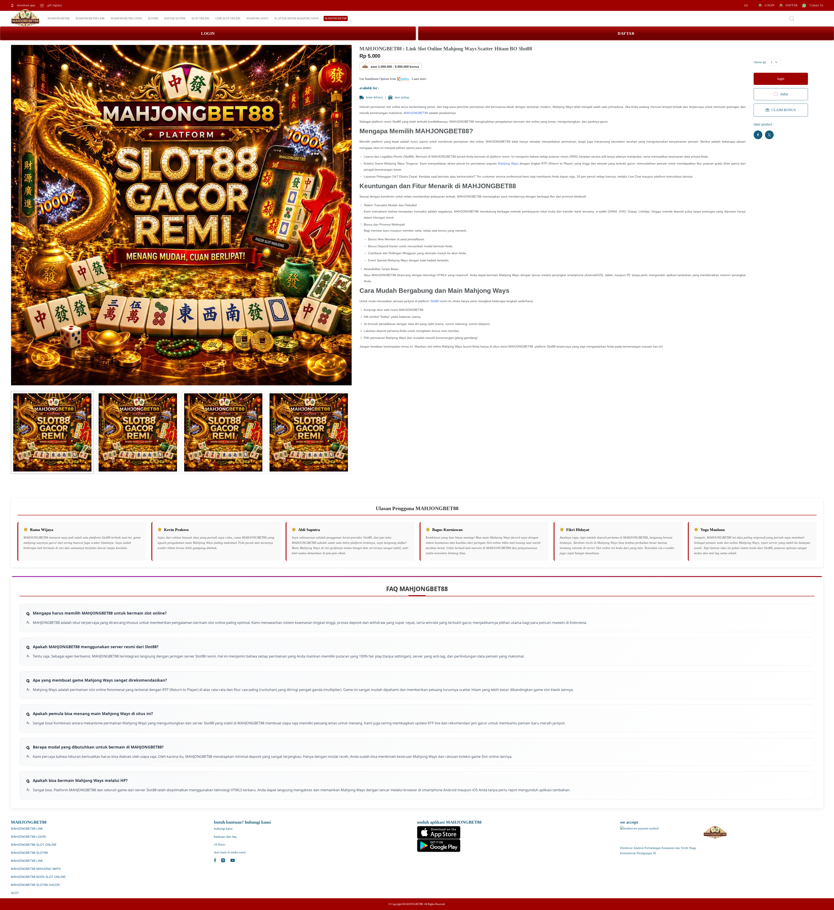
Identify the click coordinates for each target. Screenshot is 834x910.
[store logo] (25, 18)
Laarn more (419, 79)
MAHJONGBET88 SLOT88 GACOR (35, 885)
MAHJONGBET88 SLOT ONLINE (33, 844)
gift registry (54, 5)
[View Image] (52, 432)
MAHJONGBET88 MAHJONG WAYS (36, 868)
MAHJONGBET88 (416, 113)
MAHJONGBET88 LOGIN (28, 836)
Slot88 (434, 301)
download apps (25, 5)
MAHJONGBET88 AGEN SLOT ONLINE (38, 877)
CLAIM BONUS (783, 110)
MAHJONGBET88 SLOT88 (29, 852)
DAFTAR (792, 5)
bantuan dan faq (225, 836)
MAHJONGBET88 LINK (27, 828)
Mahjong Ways (508, 163)
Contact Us (816, 5)
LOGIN (769, 5)
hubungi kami (223, 828)
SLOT (15, 893)
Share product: (763, 124)
